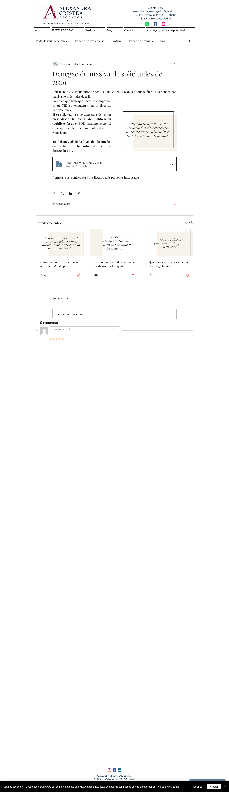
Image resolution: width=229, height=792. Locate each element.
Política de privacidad (168, 786)
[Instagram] (163, 24)
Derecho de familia (140, 41)
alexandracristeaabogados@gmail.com (155, 11)
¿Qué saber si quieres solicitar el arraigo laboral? (168, 264)
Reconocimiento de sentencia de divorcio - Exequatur (114, 264)
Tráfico (116, 41)
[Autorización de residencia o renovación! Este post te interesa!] (60, 242)
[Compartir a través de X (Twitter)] (62, 193)
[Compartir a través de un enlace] (78, 193)
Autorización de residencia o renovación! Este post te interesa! (59, 264)
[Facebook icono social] (155, 24)
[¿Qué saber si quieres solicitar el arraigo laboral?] (169, 242)
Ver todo (188, 222)
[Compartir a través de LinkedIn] (70, 193)
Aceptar (214, 786)
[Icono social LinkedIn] (119, 770)
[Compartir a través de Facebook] (54, 193)
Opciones (197, 786)
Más (162, 41)
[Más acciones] (175, 64)
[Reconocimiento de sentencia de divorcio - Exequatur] (114, 242)
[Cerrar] (225, 786)
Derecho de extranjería (89, 41)
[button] (189, 41)
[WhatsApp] (147, 24)
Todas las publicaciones (51, 41)
